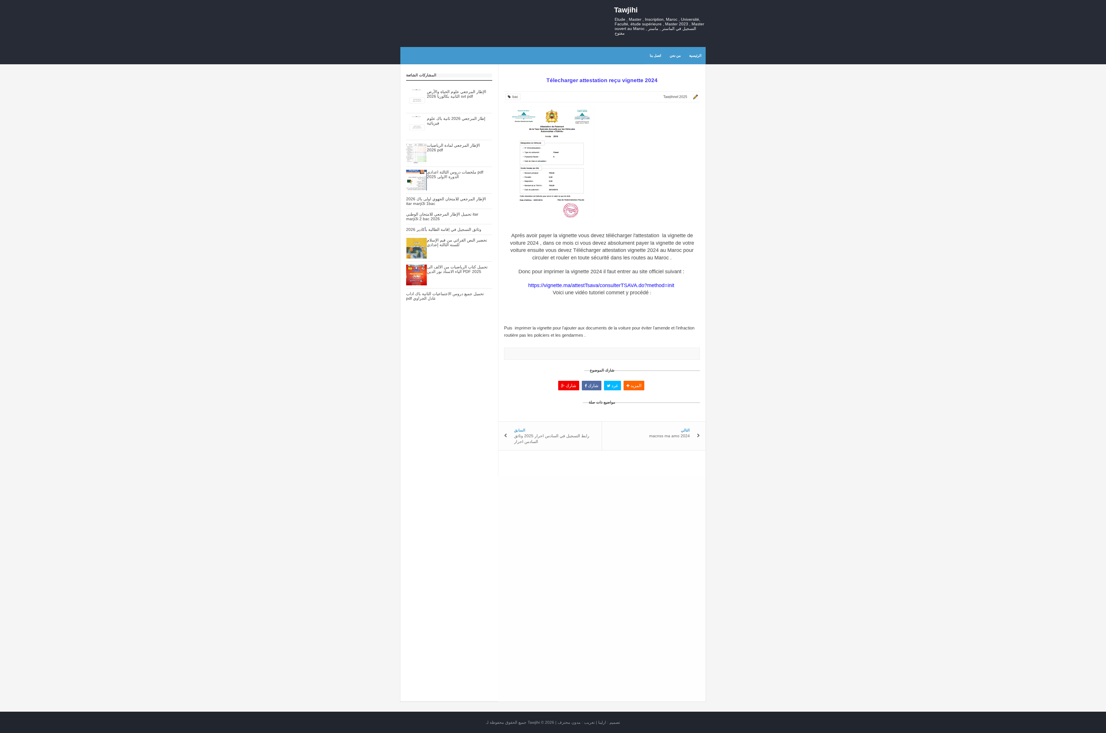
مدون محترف (569, 722)
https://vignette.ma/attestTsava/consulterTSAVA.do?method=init (602, 285)
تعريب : (576, 722)
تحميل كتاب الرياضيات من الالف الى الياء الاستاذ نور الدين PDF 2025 (457, 269)
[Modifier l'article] (695, 97)
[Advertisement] (449, 407)
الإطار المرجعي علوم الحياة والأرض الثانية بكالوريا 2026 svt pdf (456, 94)
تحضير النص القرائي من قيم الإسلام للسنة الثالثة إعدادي (457, 242)
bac (514, 97)
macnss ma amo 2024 (669, 436)
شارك (570, 385)
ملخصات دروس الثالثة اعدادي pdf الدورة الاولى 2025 (455, 174)
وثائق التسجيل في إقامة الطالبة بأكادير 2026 (443, 229)
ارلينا (602, 722)
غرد (614, 385)
